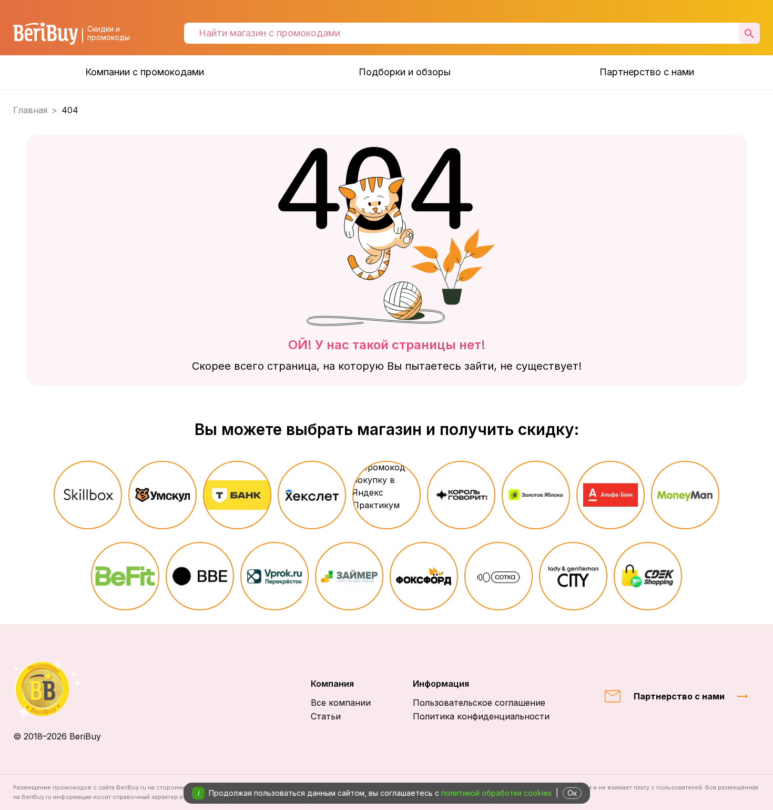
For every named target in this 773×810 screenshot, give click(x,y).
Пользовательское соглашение (479, 702)
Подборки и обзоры (405, 71)
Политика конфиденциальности (481, 716)
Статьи (326, 716)
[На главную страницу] (57, 688)
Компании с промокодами (144, 71)
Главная (30, 110)
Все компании (341, 702)
